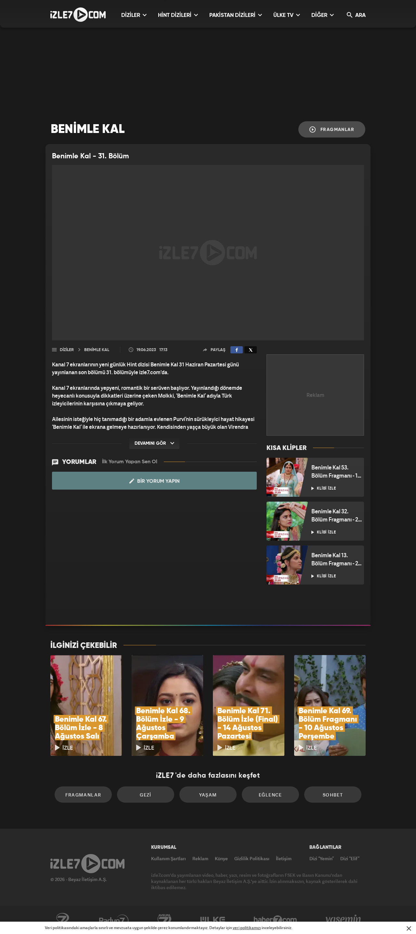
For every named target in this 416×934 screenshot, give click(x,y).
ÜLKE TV (284, 15)
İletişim (284, 858)
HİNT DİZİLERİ (175, 15)
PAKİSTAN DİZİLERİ (233, 15)
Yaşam (208, 795)
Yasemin (344, 920)
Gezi (145, 795)
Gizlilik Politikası (251, 858)
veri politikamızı (247, 927)
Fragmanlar (336, 129)
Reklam (200, 858)
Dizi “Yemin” (321, 858)
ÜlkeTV (212, 920)
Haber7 (275, 920)
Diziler (67, 350)
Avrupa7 (164, 920)
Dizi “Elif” (349, 858)
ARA (360, 15)
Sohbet (333, 795)
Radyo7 (114, 920)
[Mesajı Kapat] (409, 928)
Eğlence (270, 795)
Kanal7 (62, 920)
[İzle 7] (78, 14)
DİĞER (320, 15)
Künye (221, 858)
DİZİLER (131, 15)
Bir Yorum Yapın (158, 481)
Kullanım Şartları (168, 858)
